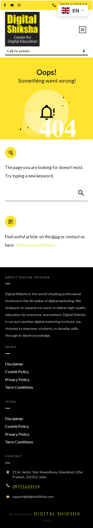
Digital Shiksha (34, 277)
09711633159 (26, 486)
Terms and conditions (35, 245)
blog (56, 236)
